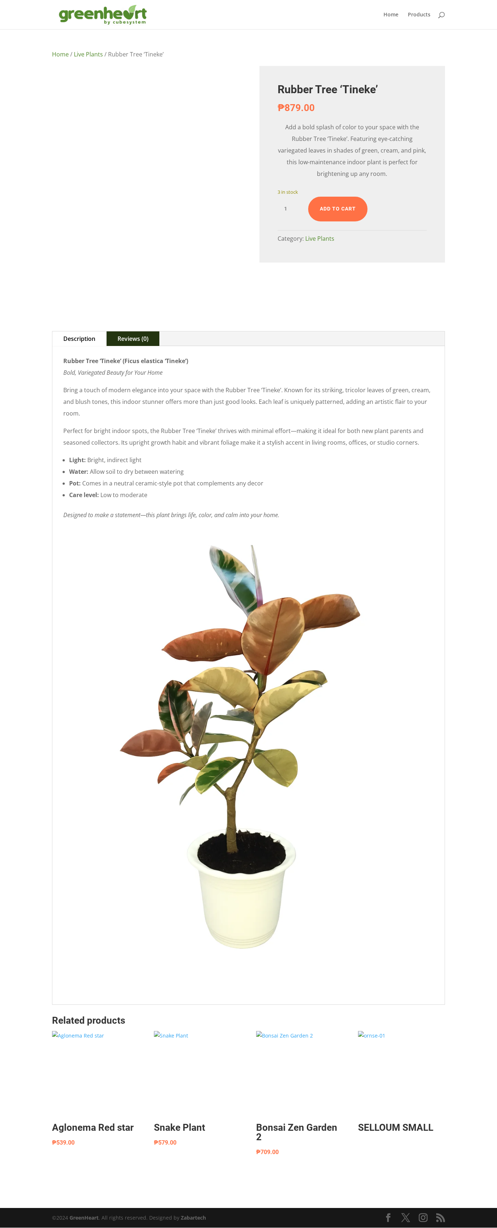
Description (79, 339)
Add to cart (338, 209)
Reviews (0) (133, 339)
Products (419, 15)
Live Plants (88, 54)
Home (390, 15)
